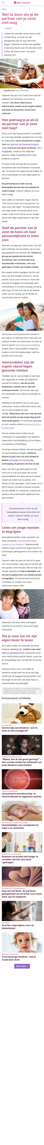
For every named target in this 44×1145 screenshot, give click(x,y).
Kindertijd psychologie (11, 757)
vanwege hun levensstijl (21, 460)
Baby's (4, 9)
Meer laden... (22, 966)
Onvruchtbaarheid (9, 791)
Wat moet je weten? (10, 954)
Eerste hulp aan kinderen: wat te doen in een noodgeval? (19, 729)
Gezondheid (7, 725)
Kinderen (5, 923)
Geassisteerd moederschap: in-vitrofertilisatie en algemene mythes (22, 795)
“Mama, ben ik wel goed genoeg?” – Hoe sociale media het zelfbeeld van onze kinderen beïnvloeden (22, 762)
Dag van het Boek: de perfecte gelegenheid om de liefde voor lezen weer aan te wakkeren (22, 894)
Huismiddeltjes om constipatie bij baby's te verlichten (20, 826)
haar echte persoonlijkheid (27, 345)
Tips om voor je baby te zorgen (15, 823)
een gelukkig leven (15, 653)
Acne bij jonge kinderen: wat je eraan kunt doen (19, 958)
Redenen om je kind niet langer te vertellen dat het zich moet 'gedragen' (20, 859)
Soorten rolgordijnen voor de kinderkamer (18, 927)
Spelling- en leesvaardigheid (13, 888)
